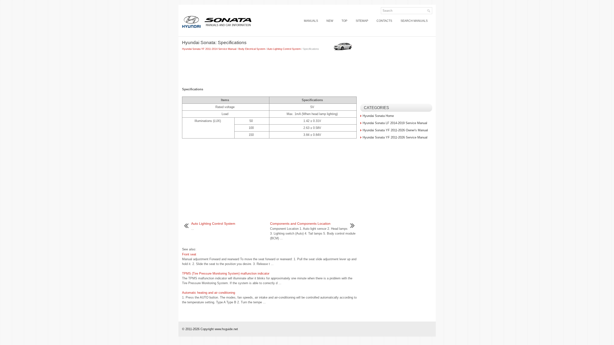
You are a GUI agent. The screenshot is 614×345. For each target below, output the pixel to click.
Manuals (311, 21)
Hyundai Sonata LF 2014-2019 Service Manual (395, 123)
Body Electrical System (251, 48)
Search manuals (414, 21)
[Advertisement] (269, 67)
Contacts (384, 21)
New (329, 21)
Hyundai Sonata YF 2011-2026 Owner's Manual (395, 130)
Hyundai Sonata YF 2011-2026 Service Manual (395, 137)
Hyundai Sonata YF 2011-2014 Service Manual (209, 48)
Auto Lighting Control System (284, 48)
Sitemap (362, 21)
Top (344, 21)
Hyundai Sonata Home (378, 116)
